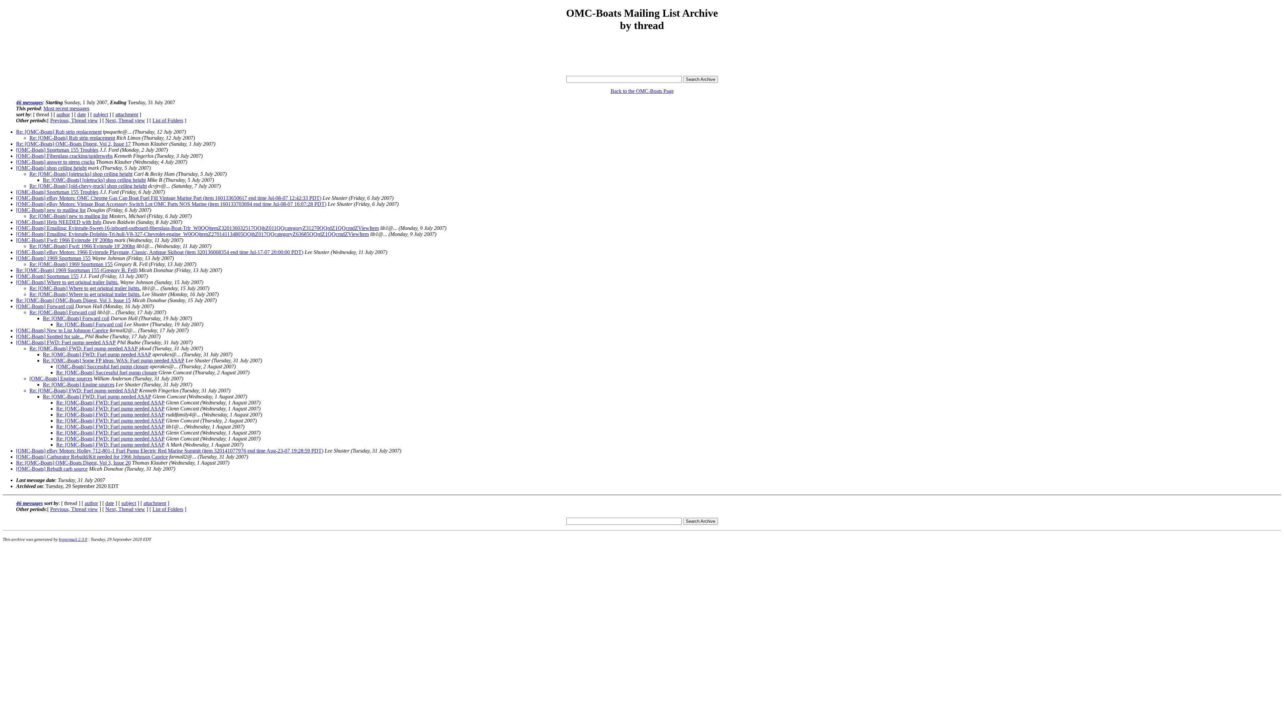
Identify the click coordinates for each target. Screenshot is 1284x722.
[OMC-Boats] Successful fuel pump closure (102, 366)
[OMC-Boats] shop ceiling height (51, 168)
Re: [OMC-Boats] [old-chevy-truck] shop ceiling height (88, 186)
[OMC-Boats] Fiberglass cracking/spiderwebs (64, 156)
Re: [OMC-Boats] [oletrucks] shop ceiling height (80, 174)
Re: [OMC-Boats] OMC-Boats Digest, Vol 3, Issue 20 (73, 463)
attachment (126, 114)
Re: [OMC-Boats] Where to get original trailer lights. (85, 288)
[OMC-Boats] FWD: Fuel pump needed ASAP (66, 342)
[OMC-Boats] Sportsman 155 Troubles (57, 150)
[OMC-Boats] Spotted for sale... (50, 336)
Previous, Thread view (74, 120)
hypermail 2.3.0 (73, 539)
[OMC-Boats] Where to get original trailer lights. (67, 282)
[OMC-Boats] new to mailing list (51, 210)
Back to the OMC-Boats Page (642, 91)
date (81, 114)
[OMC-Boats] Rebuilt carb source (52, 469)
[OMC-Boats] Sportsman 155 (47, 276)
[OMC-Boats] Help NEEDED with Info (58, 222)
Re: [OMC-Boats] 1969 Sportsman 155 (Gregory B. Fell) (76, 270)
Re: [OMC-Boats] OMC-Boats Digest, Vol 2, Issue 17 (73, 144)
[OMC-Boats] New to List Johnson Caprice (62, 330)
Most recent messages (66, 108)
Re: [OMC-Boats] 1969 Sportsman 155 (71, 264)
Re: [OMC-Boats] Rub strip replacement (59, 132)
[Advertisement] (642, 54)
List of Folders (167, 120)
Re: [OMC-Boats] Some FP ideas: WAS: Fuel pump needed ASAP (113, 360)
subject (100, 114)
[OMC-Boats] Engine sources (60, 378)
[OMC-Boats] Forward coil (45, 306)
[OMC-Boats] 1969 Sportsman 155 (53, 258)
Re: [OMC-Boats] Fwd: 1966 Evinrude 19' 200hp (82, 246)
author (63, 114)
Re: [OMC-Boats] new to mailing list (68, 216)
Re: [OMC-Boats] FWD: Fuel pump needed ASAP (83, 348)
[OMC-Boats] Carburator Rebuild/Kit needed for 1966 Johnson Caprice (92, 457)
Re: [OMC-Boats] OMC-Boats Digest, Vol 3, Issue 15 (73, 300)
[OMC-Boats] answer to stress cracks (55, 162)
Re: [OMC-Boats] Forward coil (62, 312)
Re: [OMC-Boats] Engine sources (78, 384)
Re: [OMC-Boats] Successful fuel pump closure (106, 372)
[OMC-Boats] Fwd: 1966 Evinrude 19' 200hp (64, 240)
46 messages (29, 102)
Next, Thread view (125, 120)
